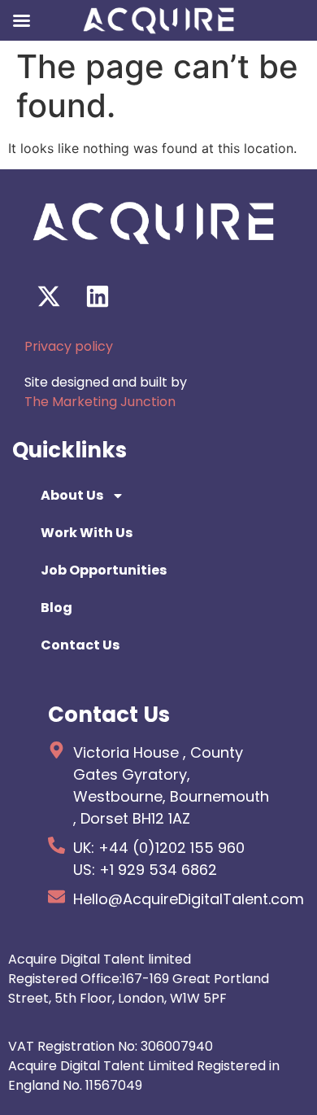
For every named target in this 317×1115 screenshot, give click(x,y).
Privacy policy (68, 346)
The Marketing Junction (100, 401)
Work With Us (86, 532)
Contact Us (80, 645)
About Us (72, 495)
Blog (56, 607)
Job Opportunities (104, 570)
